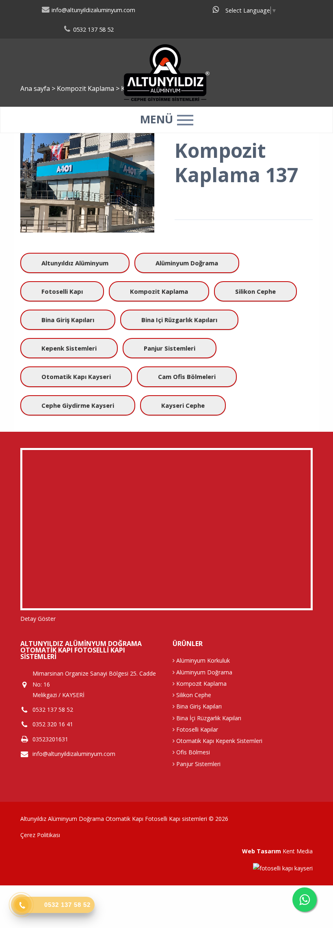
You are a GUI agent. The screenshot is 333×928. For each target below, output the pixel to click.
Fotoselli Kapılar (196, 729)
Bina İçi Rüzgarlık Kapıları (208, 718)
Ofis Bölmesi (192, 752)
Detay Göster (38, 618)
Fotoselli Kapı (62, 291)
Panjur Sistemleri (169, 348)
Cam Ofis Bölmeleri (187, 376)
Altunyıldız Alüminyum (74, 263)
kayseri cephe (183, 405)
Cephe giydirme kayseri (77, 405)
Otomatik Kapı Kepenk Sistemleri (218, 741)
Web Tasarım (261, 851)
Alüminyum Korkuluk (202, 660)
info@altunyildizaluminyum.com (92, 10)
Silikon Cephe (255, 291)
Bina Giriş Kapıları (67, 320)
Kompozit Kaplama (159, 291)
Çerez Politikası (40, 835)
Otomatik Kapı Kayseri (76, 376)
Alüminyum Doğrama (187, 263)
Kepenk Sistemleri (69, 348)
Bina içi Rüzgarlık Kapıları (179, 320)
